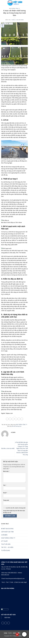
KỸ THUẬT (4, 541)
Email (5, 492)
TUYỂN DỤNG (5, 550)
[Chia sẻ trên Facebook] (10, 419)
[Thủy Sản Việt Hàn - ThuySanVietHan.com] (14, 3)
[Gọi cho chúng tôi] (5, 623)
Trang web (6, 500)
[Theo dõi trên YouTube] (8, 623)
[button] (2, 3)
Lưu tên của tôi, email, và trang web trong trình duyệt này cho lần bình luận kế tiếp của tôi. (14, 510)
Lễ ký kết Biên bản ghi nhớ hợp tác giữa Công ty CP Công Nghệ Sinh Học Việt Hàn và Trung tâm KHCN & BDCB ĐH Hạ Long (21, 448)
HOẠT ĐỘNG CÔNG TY (14, 8)
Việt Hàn (7, 617)
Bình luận (6, 471)
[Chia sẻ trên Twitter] (13, 419)
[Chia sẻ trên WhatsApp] (7, 419)
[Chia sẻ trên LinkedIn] (21, 419)
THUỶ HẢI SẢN (5, 544)
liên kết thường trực (16, 426)
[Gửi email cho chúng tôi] (2, 623)
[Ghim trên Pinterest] (19, 419)
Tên (4, 485)
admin (22, 19)
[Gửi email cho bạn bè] (16, 419)
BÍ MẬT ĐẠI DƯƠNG (7, 528)
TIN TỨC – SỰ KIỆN (7, 547)
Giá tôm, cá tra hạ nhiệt (7, 448)
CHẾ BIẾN (4, 535)
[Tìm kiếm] (27, 2)
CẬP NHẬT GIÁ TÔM (7, 531)
